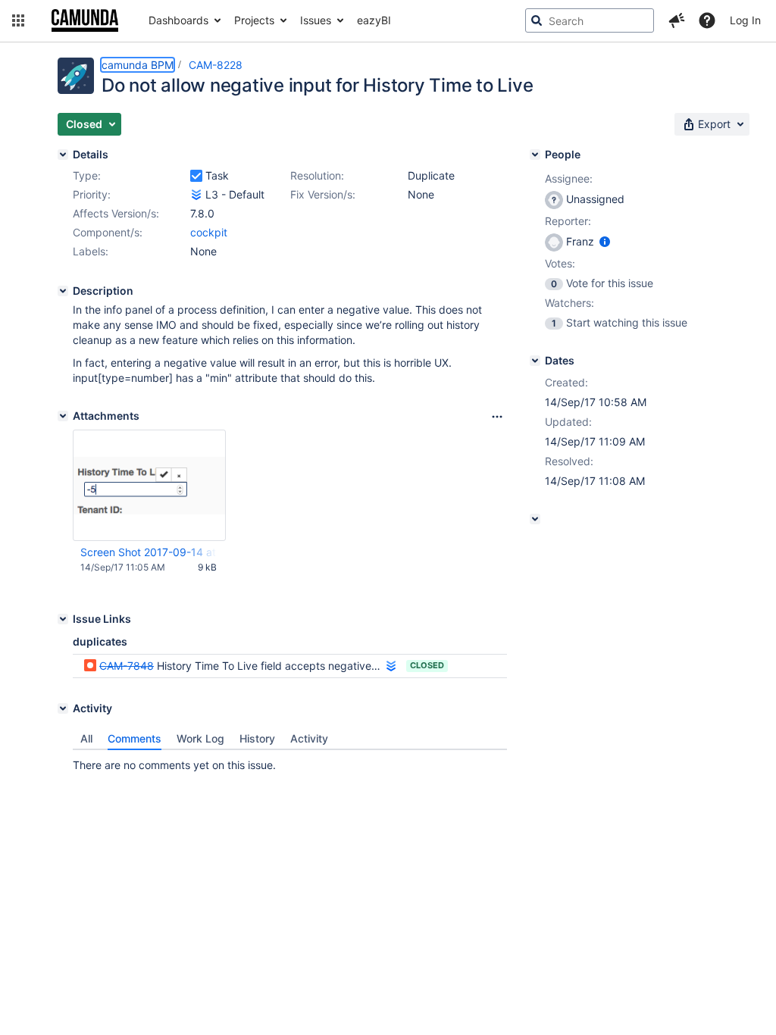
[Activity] (63, 708)
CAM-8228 (215, 64)
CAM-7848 (126, 665)
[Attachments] (63, 416)
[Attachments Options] (497, 417)
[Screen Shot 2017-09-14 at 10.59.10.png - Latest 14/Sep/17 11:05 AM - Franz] (149, 485)
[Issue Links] (63, 619)
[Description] (63, 291)
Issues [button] (315, 20)
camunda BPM (138, 64)
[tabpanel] (290, 761)
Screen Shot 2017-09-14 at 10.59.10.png (148, 552)
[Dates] (535, 360)
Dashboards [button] (178, 20)
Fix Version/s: (322, 194)
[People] (535, 154)
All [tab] (86, 738)
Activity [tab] (309, 738)
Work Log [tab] (200, 738)
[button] (18, 20)
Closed (427, 665)
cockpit (208, 232)
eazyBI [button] (374, 20)
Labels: (90, 251)
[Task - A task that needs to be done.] (196, 176)
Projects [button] (254, 20)
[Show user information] (605, 241)
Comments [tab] (134, 738)
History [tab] (257, 738)
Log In (745, 20)
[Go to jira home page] (85, 20)
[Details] (63, 154)
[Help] (707, 20)
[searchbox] (589, 20)
